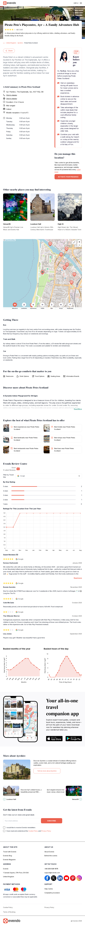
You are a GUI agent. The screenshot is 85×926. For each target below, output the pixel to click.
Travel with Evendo (9, 852)
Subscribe (51, 821)
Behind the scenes (50, 856)
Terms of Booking (9, 912)
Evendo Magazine (9, 859)
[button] (42, 272)
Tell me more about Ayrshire (46, 771)
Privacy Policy (46, 831)
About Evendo (49, 852)
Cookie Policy (33, 831)
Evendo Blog (7, 856)
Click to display (11, 95)
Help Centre (48, 889)
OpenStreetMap (10, 240)
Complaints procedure (52, 893)
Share (10, 51)
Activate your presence (68, 177)
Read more (78, 578)
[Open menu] (81, 3)
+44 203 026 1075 (51, 869)
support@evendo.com (52, 873)
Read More (78, 409)
